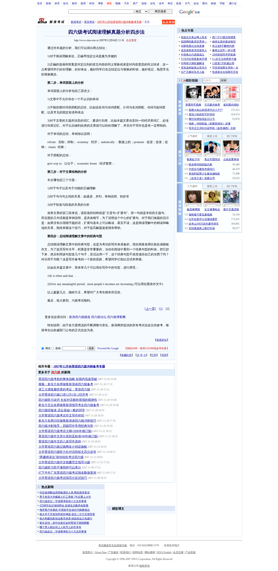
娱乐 (65, 3)
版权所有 (144, 565)
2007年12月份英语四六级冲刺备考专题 (119, 21)
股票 (83, 3)
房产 (135, 3)
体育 (57, 3)
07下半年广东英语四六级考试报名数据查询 (67, 472)
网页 (48, 348)
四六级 (55, 372)
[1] (161, 308)
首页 (39, 3)
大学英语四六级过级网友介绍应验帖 (62, 446)
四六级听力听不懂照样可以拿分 (59, 467)
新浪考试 (76, 21)
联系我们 (125, 552)
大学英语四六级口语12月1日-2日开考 (63, 394)
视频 (118, 3)
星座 (178, 3)
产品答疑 (190, 552)
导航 (222, 3)
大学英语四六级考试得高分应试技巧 (62, 478)
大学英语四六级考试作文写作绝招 (61, 415)
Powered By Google (108, 348)
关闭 (164, 355)
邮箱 (213, 3)
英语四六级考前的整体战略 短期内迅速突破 (67, 379)
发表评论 (161, 339)
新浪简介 (88, 552)
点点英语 (131, 40)
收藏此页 (126, 355)
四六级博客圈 (116, 317)
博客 (100, 3)
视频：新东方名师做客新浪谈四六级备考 (65, 384)
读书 (161, 3)
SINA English (164, 552)
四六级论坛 (98, 317)
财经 (74, 3)
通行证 (233, 3)
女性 (152, 3)
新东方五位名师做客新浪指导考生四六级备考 (68, 405)
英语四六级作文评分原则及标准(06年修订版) (68, 436)
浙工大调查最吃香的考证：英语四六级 (64, 389)
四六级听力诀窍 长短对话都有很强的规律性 (67, 399)
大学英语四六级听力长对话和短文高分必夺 (67, 452)
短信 (196, 3)
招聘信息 (137, 552)
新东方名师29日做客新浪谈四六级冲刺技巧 (67, 420)
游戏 (144, 3)
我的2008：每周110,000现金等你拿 (147, 348)
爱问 (204, 3)
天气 (187, 3)
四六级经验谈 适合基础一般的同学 (61, 410)
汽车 (126, 3)
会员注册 (178, 552)
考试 (170, 3)
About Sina (100, 552)
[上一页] (150, 308)
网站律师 (150, 552)
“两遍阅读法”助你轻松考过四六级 (61, 457)
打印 (153, 355)
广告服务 (113, 552)
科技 (91, 3)
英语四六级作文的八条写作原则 (59, 441)
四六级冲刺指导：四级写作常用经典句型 (65, 425)
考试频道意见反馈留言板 (112, 545)
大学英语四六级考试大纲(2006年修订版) (65, 431)
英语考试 (89, 21)
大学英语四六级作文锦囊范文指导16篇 (64, 462)
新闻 (48, 3)
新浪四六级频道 (79, 317)
